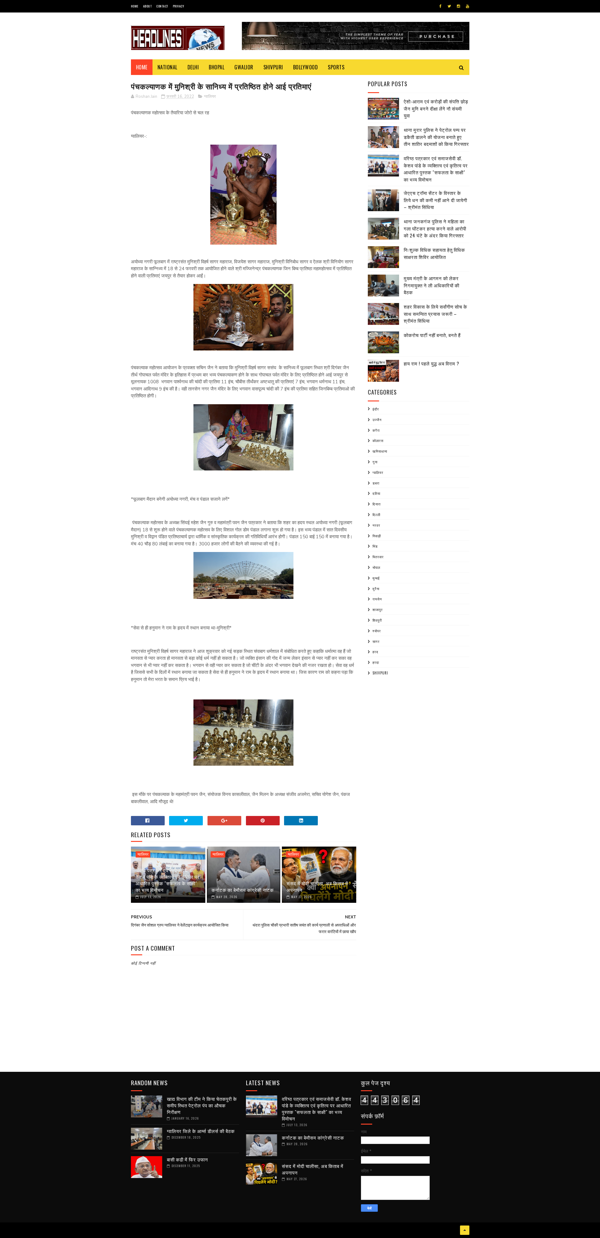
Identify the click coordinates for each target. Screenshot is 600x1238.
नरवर (376, 525)
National (168, 67)
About (147, 6)
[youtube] (467, 6)
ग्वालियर (210, 96)
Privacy (178, 6)
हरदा (375, 662)
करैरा (376, 430)
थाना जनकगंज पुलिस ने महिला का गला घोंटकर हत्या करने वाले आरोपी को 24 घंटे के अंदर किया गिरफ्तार (435, 228)
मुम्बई (376, 577)
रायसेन (377, 598)
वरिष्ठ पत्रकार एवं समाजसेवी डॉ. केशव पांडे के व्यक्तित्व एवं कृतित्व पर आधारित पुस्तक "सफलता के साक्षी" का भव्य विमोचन (168, 880)
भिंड (375, 546)
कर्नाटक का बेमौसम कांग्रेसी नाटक (243, 889)
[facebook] (440, 6)
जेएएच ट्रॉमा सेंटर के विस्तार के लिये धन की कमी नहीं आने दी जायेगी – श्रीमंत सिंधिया (435, 199)
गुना (375, 461)
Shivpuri (273, 67)
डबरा (375, 482)
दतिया (376, 493)
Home (134, 6)
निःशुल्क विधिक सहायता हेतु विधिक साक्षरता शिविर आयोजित (434, 253)
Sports (336, 67)
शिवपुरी (377, 620)
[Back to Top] (464, 1230)
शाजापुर (377, 609)
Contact (162, 6)
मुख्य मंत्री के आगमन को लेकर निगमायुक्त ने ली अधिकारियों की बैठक (431, 285)
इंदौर (375, 408)
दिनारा (376, 503)
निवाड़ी (376, 535)
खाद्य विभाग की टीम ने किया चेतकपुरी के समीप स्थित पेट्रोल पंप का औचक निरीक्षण (202, 1105)
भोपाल (376, 567)
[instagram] (458, 6)
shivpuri (380, 672)
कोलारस (377, 440)
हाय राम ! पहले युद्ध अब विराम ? (431, 363)
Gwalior (243, 67)
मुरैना (375, 588)
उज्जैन (377, 419)
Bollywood (305, 67)
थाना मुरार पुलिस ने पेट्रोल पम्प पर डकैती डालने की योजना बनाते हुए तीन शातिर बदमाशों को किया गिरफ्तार (436, 136)
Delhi (193, 67)
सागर (376, 641)
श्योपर (376, 630)
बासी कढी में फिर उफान (187, 1159)
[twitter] (449, 6)
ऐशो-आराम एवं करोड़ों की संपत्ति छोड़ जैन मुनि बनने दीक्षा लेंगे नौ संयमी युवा (436, 108)
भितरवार (378, 556)
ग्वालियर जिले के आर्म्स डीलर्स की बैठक (201, 1130)
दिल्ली (376, 514)
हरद (375, 651)
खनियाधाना (379, 451)
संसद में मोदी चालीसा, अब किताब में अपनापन (317, 886)
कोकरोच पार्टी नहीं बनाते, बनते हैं (432, 334)
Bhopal (216, 67)
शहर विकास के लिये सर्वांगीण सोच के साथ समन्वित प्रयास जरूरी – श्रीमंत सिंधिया (435, 313)
